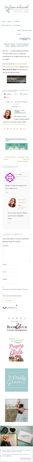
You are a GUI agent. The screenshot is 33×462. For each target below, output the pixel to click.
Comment (6, 245)
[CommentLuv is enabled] (10, 308)
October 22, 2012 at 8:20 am (21, 177)
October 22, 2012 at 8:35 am (22, 208)
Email (5, 271)
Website (5, 279)
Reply (6, 192)
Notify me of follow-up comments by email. (15, 289)
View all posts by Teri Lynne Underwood (14, 124)
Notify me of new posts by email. (12, 295)
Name (5, 264)
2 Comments (16, 104)
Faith (19, 106)
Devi (17, 174)
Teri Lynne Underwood (16, 8)
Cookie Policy (8, 455)
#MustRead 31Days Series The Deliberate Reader (23, 159)
